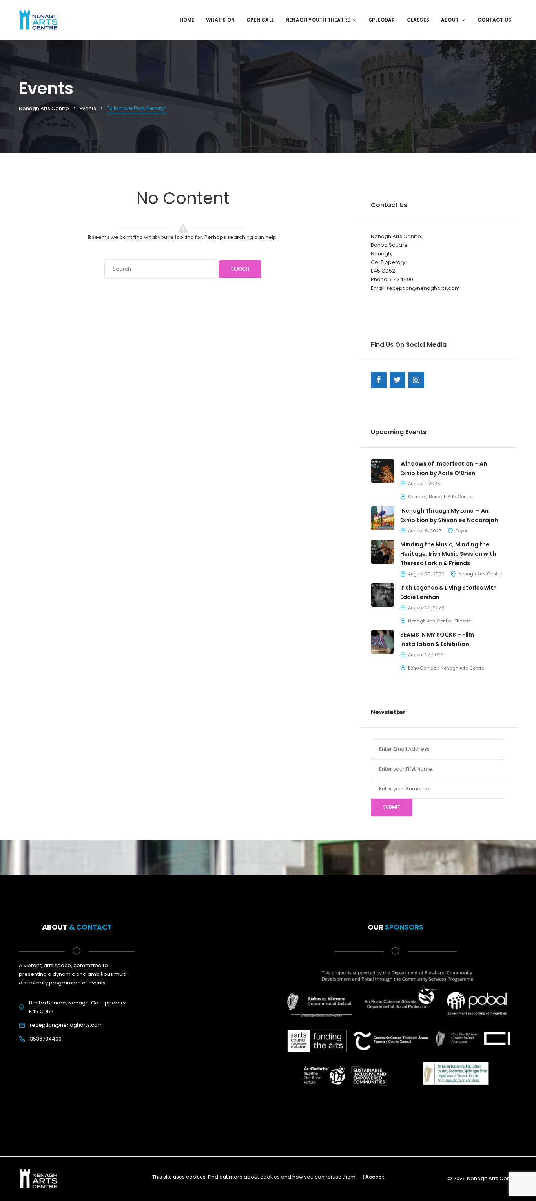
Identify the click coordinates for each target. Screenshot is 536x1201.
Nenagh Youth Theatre (318, 19)
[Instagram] (416, 380)
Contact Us (494, 19)
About (450, 19)
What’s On (220, 19)
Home (187, 19)
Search (240, 269)
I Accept (373, 1177)
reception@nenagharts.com (66, 1025)
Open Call (260, 19)
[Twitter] (397, 380)
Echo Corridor (423, 668)
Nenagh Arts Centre (450, 496)
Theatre (462, 621)
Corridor (417, 496)
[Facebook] (379, 380)
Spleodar (382, 19)
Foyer (461, 531)
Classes (418, 19)
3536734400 (46, 1039)
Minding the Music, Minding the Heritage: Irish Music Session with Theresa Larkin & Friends (448, 553)
